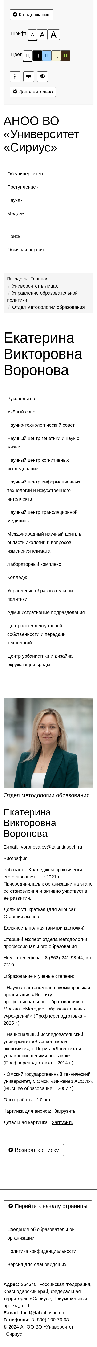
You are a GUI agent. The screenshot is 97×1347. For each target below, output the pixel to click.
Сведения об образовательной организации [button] (41, 1234)
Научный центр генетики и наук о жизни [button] (43, 442)
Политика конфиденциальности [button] (41, 1251)
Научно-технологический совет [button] (41, 425)
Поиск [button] (13, 236)
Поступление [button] (21, 187)
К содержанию (33, 14)
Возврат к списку (36, 1150)
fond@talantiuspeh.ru (43, 1312)
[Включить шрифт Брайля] (15, 76)
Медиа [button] (14, 213)
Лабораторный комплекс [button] (34, 564)
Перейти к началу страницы (50, 1206)
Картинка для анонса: (39, 1111)
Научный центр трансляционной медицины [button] (42, 516)
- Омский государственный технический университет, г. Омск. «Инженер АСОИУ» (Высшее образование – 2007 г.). (48, 1081)
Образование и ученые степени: (40, 976)
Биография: (17, 858)
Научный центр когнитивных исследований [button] (38, 464)
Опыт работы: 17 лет (27, 1099)
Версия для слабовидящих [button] (36, 1264)
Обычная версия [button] (25, 249)
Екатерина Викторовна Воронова (43, 354)
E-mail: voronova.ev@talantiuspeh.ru (43, 847)
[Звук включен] (28, 76)
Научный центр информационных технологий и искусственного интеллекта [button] (43, 490)
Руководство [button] (21, 398)
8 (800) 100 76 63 (50, 1319)
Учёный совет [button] (22, 411)
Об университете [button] (25, 173)
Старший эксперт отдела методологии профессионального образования (45, 943)
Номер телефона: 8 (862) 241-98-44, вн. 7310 (48, 961)
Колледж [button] (17, 577)
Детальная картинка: (38, 1122)
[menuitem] (48, 173)
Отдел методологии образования (48, 307)
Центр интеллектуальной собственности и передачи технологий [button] (36, 634)
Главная (39, 278)
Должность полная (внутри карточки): (45, 927)
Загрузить (64, 1111)
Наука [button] (13, 200)
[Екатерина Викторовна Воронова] (48, 743)
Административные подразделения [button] (46, 612)
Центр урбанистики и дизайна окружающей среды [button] (40, 660)
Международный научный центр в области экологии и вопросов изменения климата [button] (44, 542)
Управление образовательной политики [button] (40, 595)
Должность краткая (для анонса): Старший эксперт (41, 913)
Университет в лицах (35, 285)
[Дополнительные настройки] (42, 76)
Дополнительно (35, 91)
